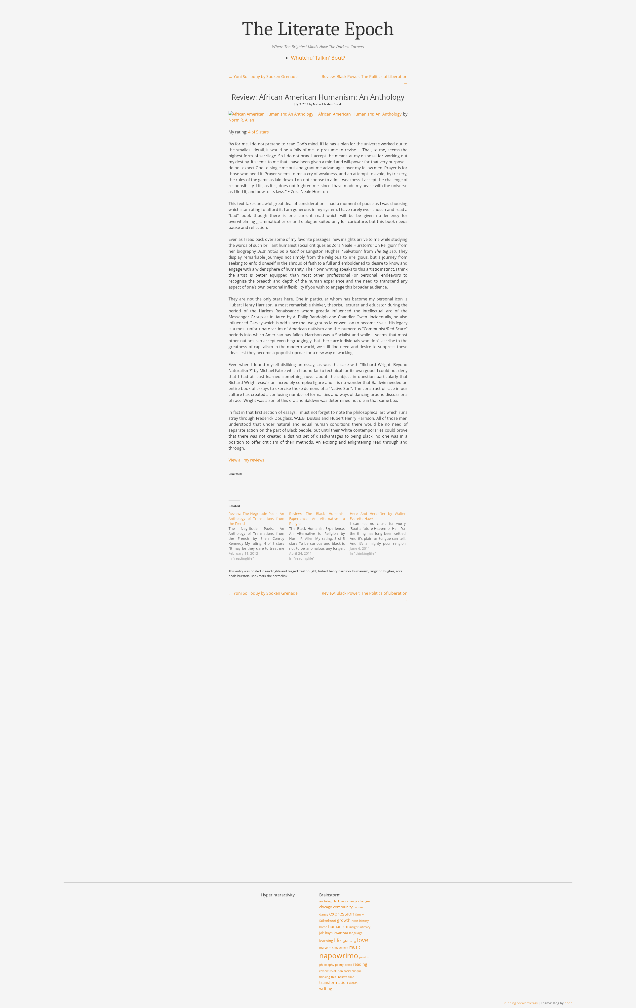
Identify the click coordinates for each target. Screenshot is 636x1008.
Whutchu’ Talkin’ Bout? (318, 57)
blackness (339, 901)
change (352, 901)
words (353, 983)
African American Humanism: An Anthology (359, 114)
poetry (339, 964)
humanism (360, 571)
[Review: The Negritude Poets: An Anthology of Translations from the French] (259, 536)
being (327, 901)
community (343, 906)
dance (323, 914)
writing (325, 988)
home (323, 927)
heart (355, 921)
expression (341, 913)
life (337, 940)
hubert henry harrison (334, 571)
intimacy (364, 927)
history (364, 921)
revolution (336, 971)
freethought (308, 571)
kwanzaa (341, 932)
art (321, 901)
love (362, 940)
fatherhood (327, 920)
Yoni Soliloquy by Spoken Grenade (263, 76)
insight (353, 927)
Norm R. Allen (241, 120)
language (355, 933)
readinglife (272, 571)
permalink (280, 576)
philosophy (326, 965)
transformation (333, 982)
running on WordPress (521, 1003)
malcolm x (326, 947)
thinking (324, 977)
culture (358, 907)
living (352, 941)
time (351, 977)
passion (364, 957)
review (323, 971)
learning (326, 940)
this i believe (339, 977)
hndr (568, 1003)
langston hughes (382, 571)
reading (360, 964)
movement (341, 947)
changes (364, 901)
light (345, 941)
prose (348, 964)
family (359, 914)
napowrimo (338, 956)
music (354, 947)
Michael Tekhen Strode (327, 104)
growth (344, 920)
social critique (352, 971)
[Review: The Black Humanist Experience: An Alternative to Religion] (319, 536)
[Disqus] (318, 670)
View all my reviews (246, 460)
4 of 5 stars (258, 132)
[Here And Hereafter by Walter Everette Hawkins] (380, 533)
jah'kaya (326, 932)
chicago (325, 906)
